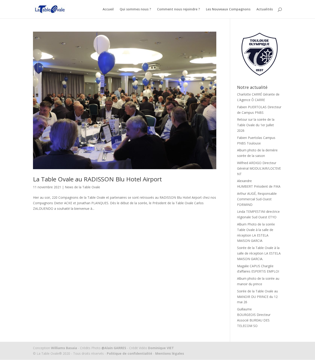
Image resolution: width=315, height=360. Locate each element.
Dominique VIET (161, 348)
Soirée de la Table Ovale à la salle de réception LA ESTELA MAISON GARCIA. (259, 253)
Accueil (108, 9)
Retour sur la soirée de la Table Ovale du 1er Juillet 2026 (255, 125)
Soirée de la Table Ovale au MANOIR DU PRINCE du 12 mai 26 (257, 296)
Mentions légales (169, 353)
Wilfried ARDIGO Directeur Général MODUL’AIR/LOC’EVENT (259, 168)
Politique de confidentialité (129, 353)
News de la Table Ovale (82, 187)
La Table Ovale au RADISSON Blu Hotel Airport (97, 179)
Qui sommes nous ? (135, 9)
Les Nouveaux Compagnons (228, 9)
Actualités (264, 9)
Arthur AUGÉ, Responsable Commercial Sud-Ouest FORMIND (257, 199)
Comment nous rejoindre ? (178, 9)
